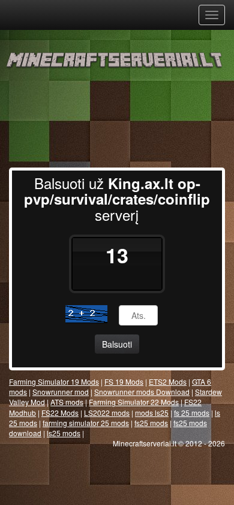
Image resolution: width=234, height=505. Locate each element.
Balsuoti (117, 344)
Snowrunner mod (60, 392)
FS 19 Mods (123, 381)
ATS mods (66, 402)
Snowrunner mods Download (142, 392)
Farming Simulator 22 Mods (134, 402)
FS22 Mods (60, 412)
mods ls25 (152, 412)
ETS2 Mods (168, 381)
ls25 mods (63, 433)
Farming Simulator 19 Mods (54, 381)
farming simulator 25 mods (86, 423)
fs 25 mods (191, 412)
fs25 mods (151, 423)
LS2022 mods (107, 412)
